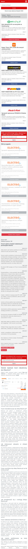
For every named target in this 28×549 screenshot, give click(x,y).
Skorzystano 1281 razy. (6, 154)
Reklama (10, 547)
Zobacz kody (14, 84)
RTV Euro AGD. (5, 100)
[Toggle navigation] (26, 1)
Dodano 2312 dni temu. (20, 78)
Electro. (3, 153)
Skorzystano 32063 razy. (7, 79)
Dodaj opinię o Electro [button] (7, 347)
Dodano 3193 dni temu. (20, 123)
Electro (9, 15)
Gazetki (8, 546)
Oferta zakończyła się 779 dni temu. (12, 153)
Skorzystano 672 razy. (6, 210)
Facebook (3, 547)
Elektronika (4, 350)
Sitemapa (12, 546)
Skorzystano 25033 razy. (7, 101)
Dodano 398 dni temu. (20, 34)
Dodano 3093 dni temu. (21, 100)
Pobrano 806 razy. (5, 35)
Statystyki (16, 546)
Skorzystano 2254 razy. (6, 58)
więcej (24, 31)
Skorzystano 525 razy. (6, 176)
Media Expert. (4, 78)
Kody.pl (3, 1)
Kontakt (17, 547)
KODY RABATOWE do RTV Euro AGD (13, 92)
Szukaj (14, 8)
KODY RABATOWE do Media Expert (12, 70)
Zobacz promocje (14, 128)
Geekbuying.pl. (4, 34)
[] (8, 16)
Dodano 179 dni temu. (17, 57)
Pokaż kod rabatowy (14, 39)
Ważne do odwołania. (12, 34)
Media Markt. (4, 123)
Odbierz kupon (14, 62)
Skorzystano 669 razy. (6, 193)
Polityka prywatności (23, 546)
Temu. (3, 57)
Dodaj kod (25, 547)
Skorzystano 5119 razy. (6, 124)
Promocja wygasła (14, 157)
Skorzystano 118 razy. (6, 227)
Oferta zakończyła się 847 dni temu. (12, 226)
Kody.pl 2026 (3, 546)
